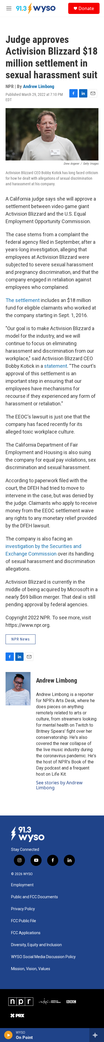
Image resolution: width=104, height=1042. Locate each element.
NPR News (20, 639)
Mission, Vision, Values (30, 969)
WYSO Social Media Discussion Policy (43, 957)
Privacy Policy (23, 909)
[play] (8, 1035)
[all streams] (96, 1035)
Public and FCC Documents (34, 897)
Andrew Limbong (38, 86)
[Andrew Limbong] (18, 688)
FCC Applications (25, 933)
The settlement (23, 300)
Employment (22, 885)
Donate (86, 8)
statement (55, 366)
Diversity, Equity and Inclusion (36, 945)
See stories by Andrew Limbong (59, 785)
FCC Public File (23, 921)
